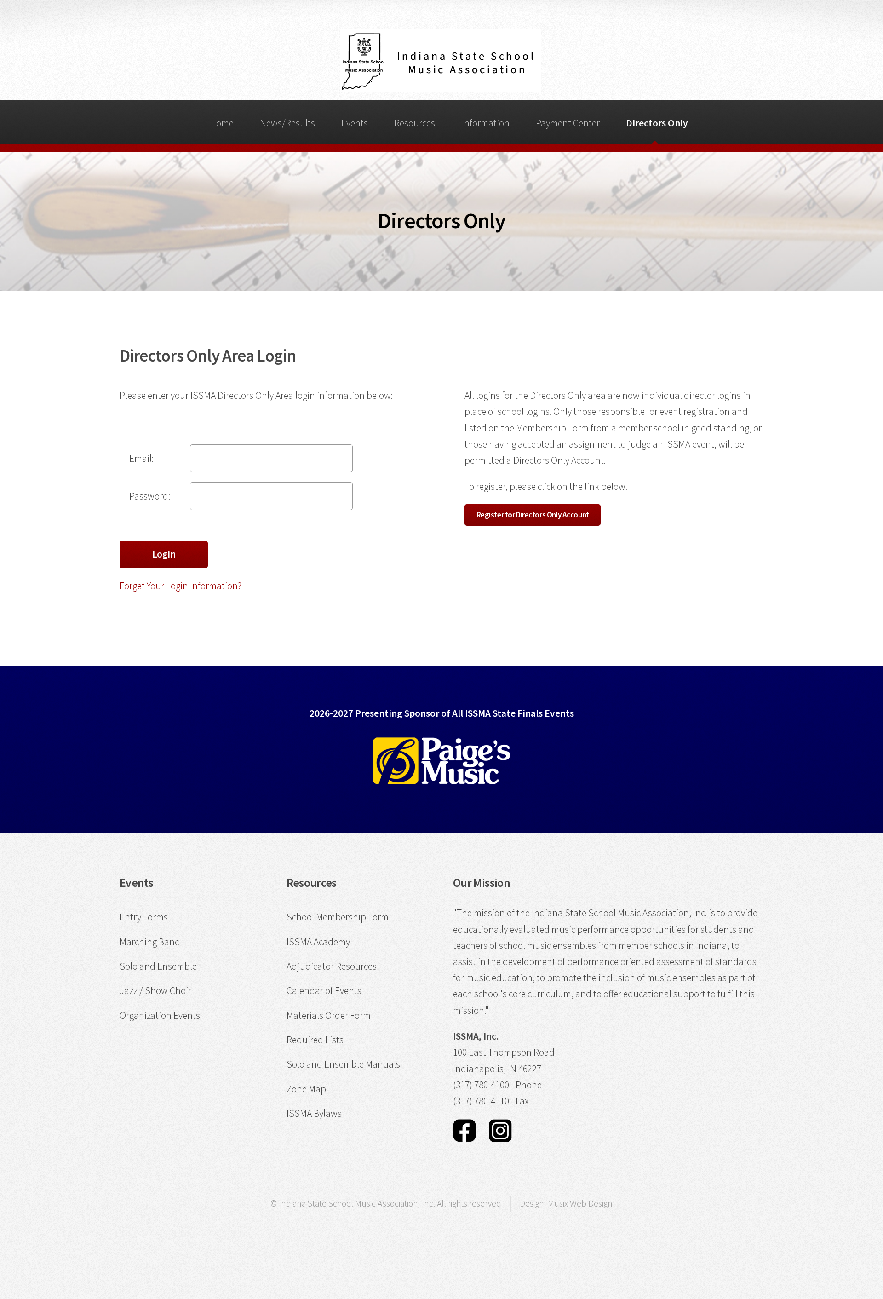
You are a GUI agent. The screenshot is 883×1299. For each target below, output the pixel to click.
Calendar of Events (324, 990)
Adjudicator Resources (332, 966)
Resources (414, 123)
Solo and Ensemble (158, 966)
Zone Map (306, 1089)
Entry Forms (144, 917)
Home (222, 123)
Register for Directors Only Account (532, 515)
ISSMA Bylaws (314, 1113)
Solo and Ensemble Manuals (343, 1064)
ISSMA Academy (318, 942)
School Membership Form (338, 917)
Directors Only (657, 123)
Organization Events (160, 1015)
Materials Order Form (329, 1015)
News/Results (287, 123)
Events (354, 123)
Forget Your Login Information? (180, 586)
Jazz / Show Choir (155, 990)
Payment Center (568, 123)
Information (486, 123)
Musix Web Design (580, 1203)
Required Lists (315, 1040)
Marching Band (150, 942)
